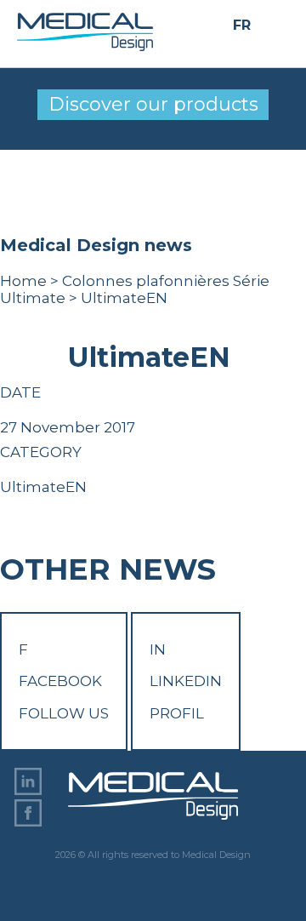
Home (23, 280)
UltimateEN (43, 486)
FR (242, 25)
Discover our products (153, 104)
